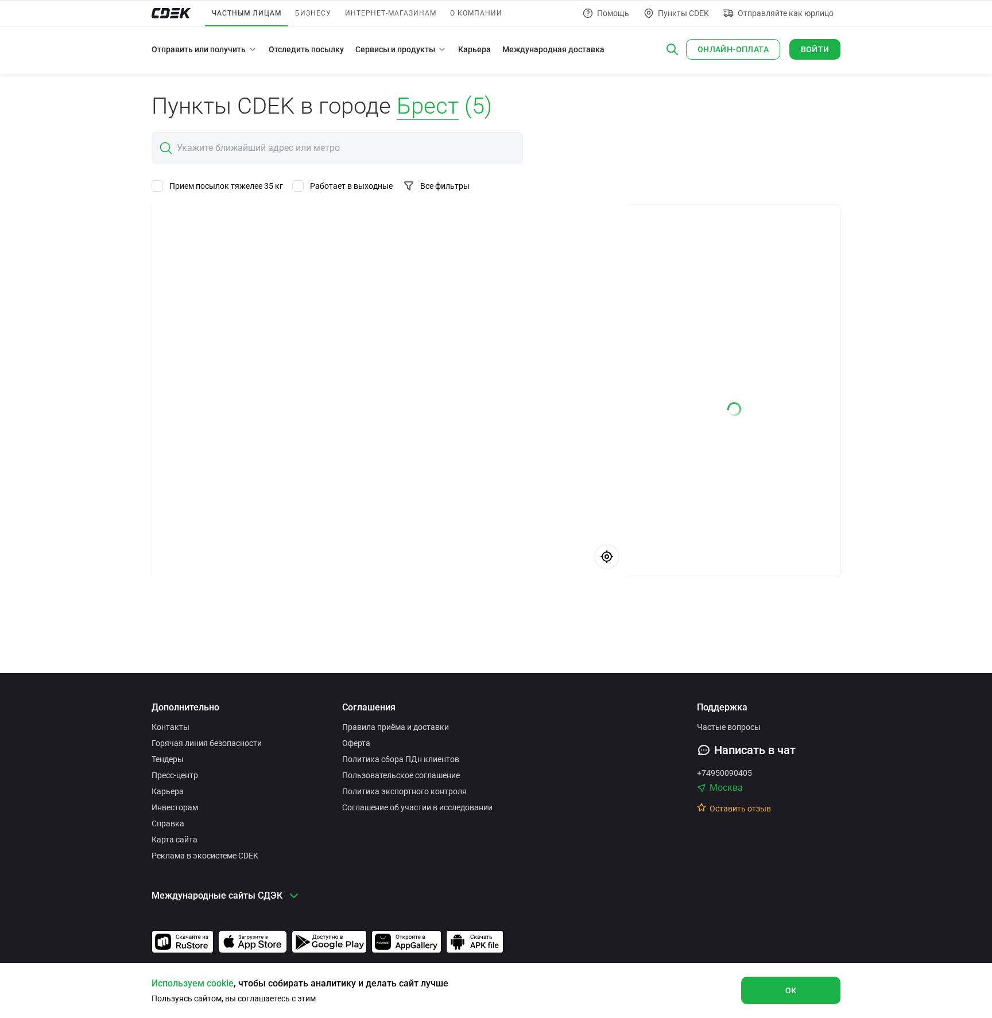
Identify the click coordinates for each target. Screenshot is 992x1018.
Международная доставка (553, 49)
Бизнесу (313, 13)
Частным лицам (246, 13)
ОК (791, 990)
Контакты (170, 727)
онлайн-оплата (733, 49)
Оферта (356, 743)
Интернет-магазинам (390, 13)
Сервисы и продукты (395, 49)
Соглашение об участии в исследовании (417, 807)
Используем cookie (193, 983)
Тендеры (168, 759)
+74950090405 (724, 773)
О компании (476, 13)
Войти (815, 49)
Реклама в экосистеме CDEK (205, 855)
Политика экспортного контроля (404, 791)
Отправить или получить (199, 49)
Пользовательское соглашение (401, 775)
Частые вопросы (729, 727)
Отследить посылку (306, 49)
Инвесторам (175, 807)
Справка (168, 823)
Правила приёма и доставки (395, 727)
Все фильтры (445, 186)
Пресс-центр (175, 775)
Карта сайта (174, 839)
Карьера (474, 49)
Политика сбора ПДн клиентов (400, 759)
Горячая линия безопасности (207, 743)
